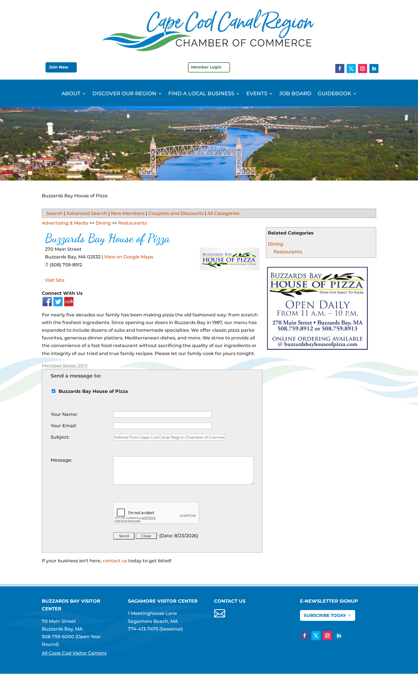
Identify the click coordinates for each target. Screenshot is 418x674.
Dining (275, 244)
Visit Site (55, 280)
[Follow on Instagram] (362, 68)
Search (54, 213)
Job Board (295, 94)
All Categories (223, 213)
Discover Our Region (124, 94)
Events (256, 94)
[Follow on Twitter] (351, 68)
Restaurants (288, 251)
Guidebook (334, 94)
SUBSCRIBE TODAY (325, 615)
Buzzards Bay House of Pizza (107, 238)
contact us (115, 560)
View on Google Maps (128, 257)
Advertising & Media (65, 223)
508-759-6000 (58, 636)
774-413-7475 (143, 629)
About (70, 94)
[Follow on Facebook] (339, 68)
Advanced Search (86, 213)
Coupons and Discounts (176, 213)
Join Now (58, 67)
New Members (128, 213)
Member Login (206, 67)
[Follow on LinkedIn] (373, 68)
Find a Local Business (201, 94)
